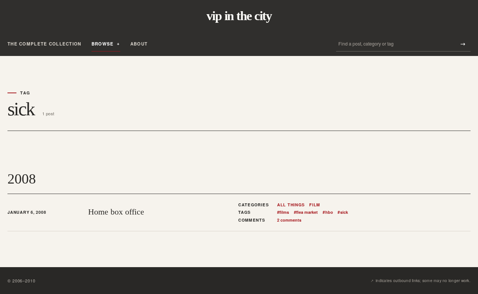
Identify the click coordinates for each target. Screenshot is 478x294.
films (283, 212)
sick (343, 212)
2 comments (289, 220)
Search (463, 44)
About (139, 44)
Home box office (116, 211)
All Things (291, 204)
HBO (328, 212)
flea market (306, 212)
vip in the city (239, 16)
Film (314, 204)
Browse (102, 44)
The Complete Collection (44, 44)
